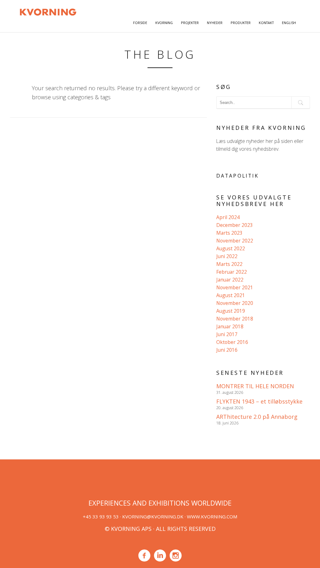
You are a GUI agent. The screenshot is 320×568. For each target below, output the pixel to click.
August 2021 (230, 295)
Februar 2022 (231, 271)
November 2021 (234, 287)
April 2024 (228, 217)
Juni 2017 (227, 334)
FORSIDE (140, 22)
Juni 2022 (227, 256)
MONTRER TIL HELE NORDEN (255, 386)
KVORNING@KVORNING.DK (152, 516)
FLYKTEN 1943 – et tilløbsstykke (259, 401)
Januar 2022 (229, 279)
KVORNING (164, 22)
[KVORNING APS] (48, 11)
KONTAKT (266, 22)
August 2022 (230, 248)
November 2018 (234, 318)
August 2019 (230, 310)
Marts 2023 (229, 232)
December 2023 (234, 225)
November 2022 (234, 240)
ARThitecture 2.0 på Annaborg (257, 416)
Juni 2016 (227, 349)
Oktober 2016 (232, 342)
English (289, 22)
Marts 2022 (229, 264)
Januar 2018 (229, 326)
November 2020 (234, 303)
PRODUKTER (241, 22)
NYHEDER (214, 22)
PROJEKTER (190, 22)
